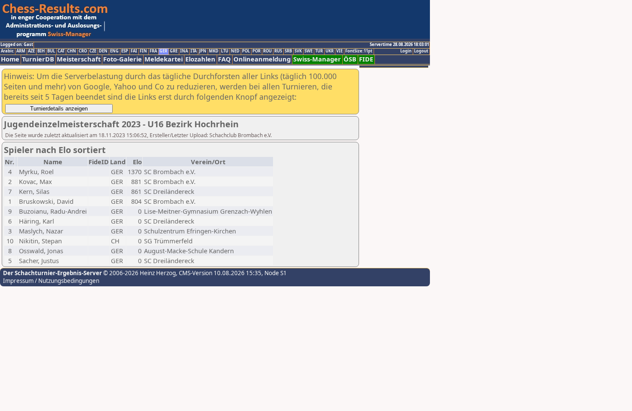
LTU (224, 51)
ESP (124, 51)
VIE (339, 51)
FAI (134, 51)
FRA (153, 51)
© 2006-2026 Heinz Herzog (139, 273)
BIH (41, 51)
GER (163, 51)
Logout (421, 51)
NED (235, 51)
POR (256, 51)
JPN (202, 51)
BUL (51, 51)
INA (184, 51)
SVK (298, 51)
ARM (20, 51)
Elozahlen (200, 59)
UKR (329, 51)
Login (405, 51)
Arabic (7, 51)
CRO (83, 51)
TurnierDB (38, 59)
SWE (308, 51)
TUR (319, 51)
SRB (288, 51)
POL (246, 51)
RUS (278, 51)
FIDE (366, 59)
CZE (92, 51)
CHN (71, 51)
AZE (31, 51)
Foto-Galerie (122, 59)
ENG (114, 51)
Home (10, 59)
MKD (213, 51)
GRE (174, 51)
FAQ (224, 59)
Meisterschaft (79, 59)
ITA (193, 51)
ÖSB (350, 59)
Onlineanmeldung (262, 59)
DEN (103, 51)
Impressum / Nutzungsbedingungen (51, 281)
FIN (143, 51)
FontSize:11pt (358, 51)
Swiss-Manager (317, 59)
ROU (267, 51)
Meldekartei (163, 59)
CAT (61, 51)
